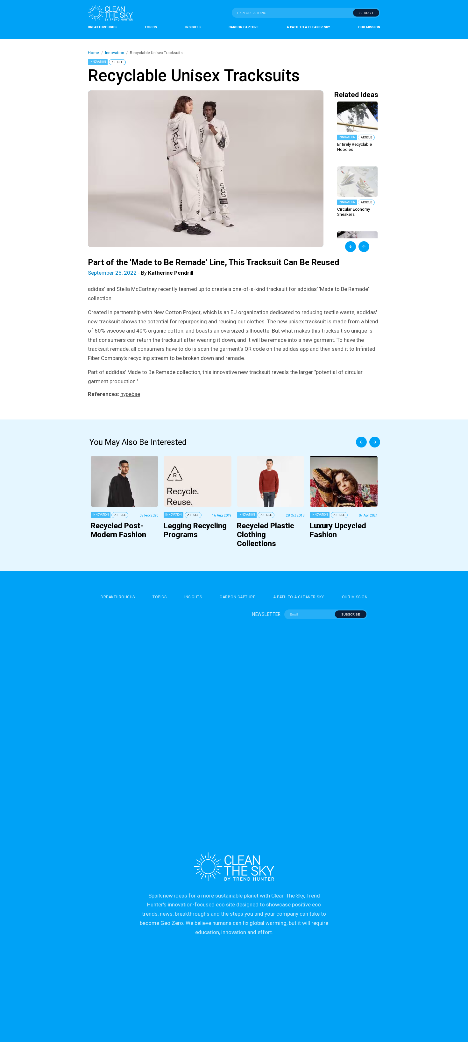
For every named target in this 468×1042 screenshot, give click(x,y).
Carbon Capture (244, 27)
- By (140, 273)
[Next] (374, 442)
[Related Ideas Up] (363, 246)
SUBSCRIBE (350, 614)
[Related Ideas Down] (350, 246)
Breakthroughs (102, 27)
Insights (193, 27)
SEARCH (366, 13)
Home (93, 52)
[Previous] (361, 442)
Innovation (114, 52)
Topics (151, 27)
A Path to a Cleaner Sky (308, 27)
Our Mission (369, 27)
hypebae (130, 394)
